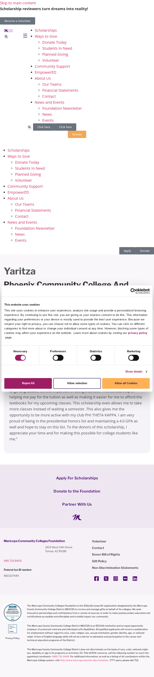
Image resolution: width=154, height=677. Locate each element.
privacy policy (137, 332)
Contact (49, 96)
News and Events (49, 102)
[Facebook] (96, 578)
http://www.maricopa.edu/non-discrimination (84, 660)
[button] (6, 36)
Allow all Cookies (126, 383)
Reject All (28, 383)
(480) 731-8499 (60, 656)
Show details (133, 371)
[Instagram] (115, 578)
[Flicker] (125, 578)
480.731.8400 (13, 560)
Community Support (52, 66)
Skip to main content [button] (18, 2)
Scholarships (46, 30)
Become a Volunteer (18, 21)
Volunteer (50, 60)
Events (48, 120)
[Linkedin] (134, 578)
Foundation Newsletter (62, 108)
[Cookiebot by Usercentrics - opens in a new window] (133, 291)
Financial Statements (60, 90)
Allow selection (77, 383)
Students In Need (57, 48)
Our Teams (52, 84)
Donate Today (54, 42)
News (47, 114)
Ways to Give (46, 36)
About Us (43, 78)
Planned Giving (55, 54)
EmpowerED (45, 72)
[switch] (58, 358)
